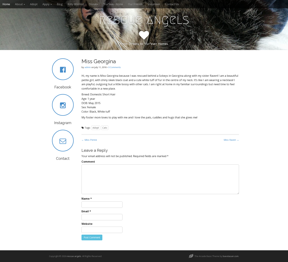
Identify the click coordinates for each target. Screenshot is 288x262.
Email (86, 211)
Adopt (34, 4)
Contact (63, 158)
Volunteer (154, 4)
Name (87, 198)
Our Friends (135, 4)
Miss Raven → (231, 139)
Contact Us (172, 4)
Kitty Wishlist (76, 4)
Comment (88, 161)
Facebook (62, 87)
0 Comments (114, 67)
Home (6, 4)
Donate (93, 4)
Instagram (62, 123)
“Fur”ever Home (113, 4)
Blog (60, 4)
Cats (104, 127)
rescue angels (144, 19)
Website (87, 224)
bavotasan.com (230, 256)
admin (87, 67)
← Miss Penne (89, 139)
